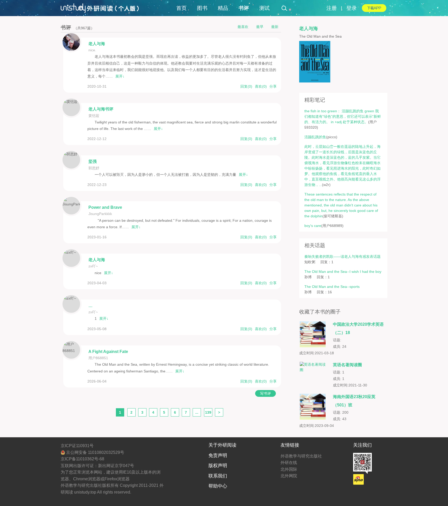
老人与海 (96, 43)
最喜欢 (242, 27)
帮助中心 (217, 486)
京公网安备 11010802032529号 (94, 452)
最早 (259, 27)
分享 (273, 86)
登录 (351, 8)
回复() (246, 86)
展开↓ (119, 76)
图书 (202, 8)
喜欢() (261, 86)
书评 (244, 8)
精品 (223, 8)
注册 (331, 8)
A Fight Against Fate (108, 351)
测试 (264, 8)
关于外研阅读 (222, 445)
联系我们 (217, 476)
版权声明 (217, 465)
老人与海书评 (100, 109)
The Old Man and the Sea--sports (332, 287)
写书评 (265, 393)
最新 (274, 27)
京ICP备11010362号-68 (82, 459)
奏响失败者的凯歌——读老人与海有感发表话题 (342, 256)
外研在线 (289, 462)
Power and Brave (105, 207)
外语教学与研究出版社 (301, 456)
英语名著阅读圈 (347, 365)
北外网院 (289, 476)
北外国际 (289, 469)
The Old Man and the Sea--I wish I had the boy (342, 271)
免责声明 (217, 455)
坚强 (92, 161)
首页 (181, 8)
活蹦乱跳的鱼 (315, 137)
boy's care (312, 226)
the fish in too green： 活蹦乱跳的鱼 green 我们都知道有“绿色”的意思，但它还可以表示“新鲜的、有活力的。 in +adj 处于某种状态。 (342, 116)
